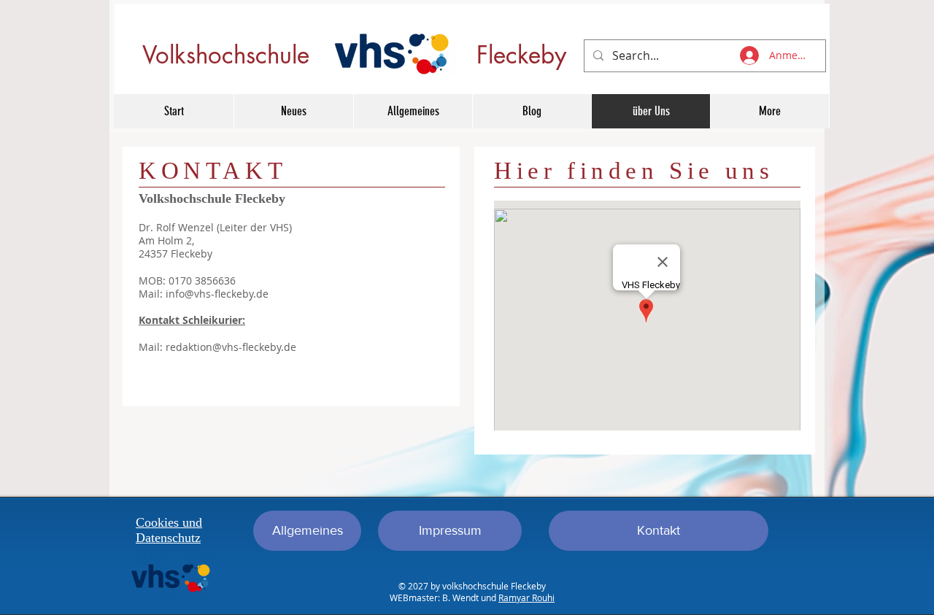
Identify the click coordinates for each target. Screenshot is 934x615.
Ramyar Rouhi (526, 597)
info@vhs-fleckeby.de (217, 294)
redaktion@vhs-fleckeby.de (231, 347)
